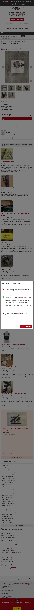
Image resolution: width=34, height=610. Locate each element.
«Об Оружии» (24, 297)
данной (18, 313)
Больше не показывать (26, 326)
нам (10, 318)
